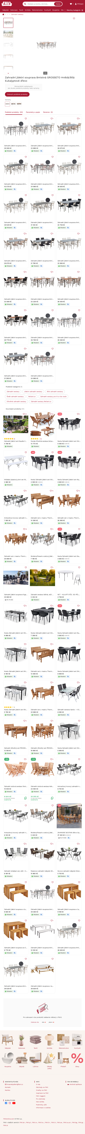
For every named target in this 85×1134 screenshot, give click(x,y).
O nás (38, 1084)
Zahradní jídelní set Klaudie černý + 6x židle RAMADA (23, 441)
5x (41, 438)
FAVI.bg (75, 1122)
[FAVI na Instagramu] (10, 1103)
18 (26, 529)
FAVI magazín (40, 1096)
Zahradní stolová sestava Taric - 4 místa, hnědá (21, 786)
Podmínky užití (41, 1105)
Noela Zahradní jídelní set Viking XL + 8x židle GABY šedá (25, 633)
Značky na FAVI (41, 1090)
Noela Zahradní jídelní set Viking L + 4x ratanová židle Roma (53, 480)
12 (79, 491)
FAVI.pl (28, 1122)
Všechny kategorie (73, 10)
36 (52, 414)
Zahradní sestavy (17, 14)
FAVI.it (53, 1122)
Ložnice (35, 1066)
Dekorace (14, 10)
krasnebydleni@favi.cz (15, 1084)
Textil (21, 10)
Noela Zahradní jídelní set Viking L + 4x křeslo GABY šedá (25, 671)
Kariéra (7, 1090)
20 (26, 414)
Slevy (77, 1066)
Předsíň (63, 1066)
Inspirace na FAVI (42, 1093)
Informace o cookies (43, 1107)
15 (52, 491)
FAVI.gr (81, 1122)
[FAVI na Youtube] (13, 1103)
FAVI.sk (22, 1122)
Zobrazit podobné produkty (17, 94)
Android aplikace (76, 1084)
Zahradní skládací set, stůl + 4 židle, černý (19, 871)
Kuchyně (47, 10)
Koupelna (55, 10)
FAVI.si (5, 1125)
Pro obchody (40, 1099)
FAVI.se (60, 1122)
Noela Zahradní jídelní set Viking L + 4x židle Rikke (49, 633)
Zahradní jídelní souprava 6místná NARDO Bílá (47, 948)
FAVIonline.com (8, 1119)
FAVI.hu (41, 1122)
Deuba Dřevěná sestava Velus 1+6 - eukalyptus (48, 441)
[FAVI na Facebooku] (6, 1103)
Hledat (58, 4)
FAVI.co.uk (67, 1122)
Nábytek (5, 10)
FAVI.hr (47, 1122)
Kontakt (7, 1087)
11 (26, 721)
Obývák (63, 10)
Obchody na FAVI (42, 1087)
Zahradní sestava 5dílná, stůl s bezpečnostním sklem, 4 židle (53, 595)
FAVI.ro (34, 1122)
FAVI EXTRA (40, 1102)
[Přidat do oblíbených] (74, 18)
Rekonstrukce (37, 10)
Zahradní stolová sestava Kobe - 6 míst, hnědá (48, 786)
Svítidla (27, 10)
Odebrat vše (35, 1022)
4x (14, 438)
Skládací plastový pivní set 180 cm (16, 480)
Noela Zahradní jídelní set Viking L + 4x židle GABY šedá (24, 710)
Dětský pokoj (49, 1067)
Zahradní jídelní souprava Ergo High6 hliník (19, 595)
